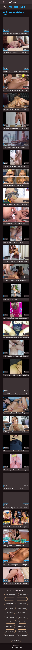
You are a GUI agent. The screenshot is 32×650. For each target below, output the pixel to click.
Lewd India (22, 622)
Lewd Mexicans (9, 635)
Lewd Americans (10, 594)
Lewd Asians (9, 599)
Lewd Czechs (22, 608)
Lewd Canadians (21, 603)
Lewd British (9, 603)
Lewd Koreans (10, 631)
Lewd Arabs (23, 594)
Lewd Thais (11, 2)
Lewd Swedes (16, 640)
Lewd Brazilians (21, 599)
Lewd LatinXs (22, 631)
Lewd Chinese (10, 608)
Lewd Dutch (10, 613)
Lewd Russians (22, 635)
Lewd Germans (10, 622)
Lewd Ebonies (21, 613)
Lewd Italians (9, 626)
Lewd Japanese (22, 626)
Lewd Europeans (10, 617)
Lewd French (23, 617)
